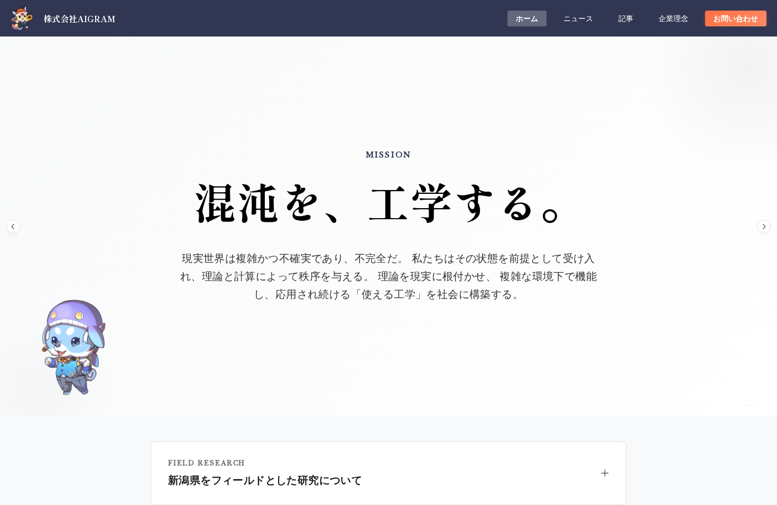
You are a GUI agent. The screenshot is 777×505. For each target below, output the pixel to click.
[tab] (527, 18)
